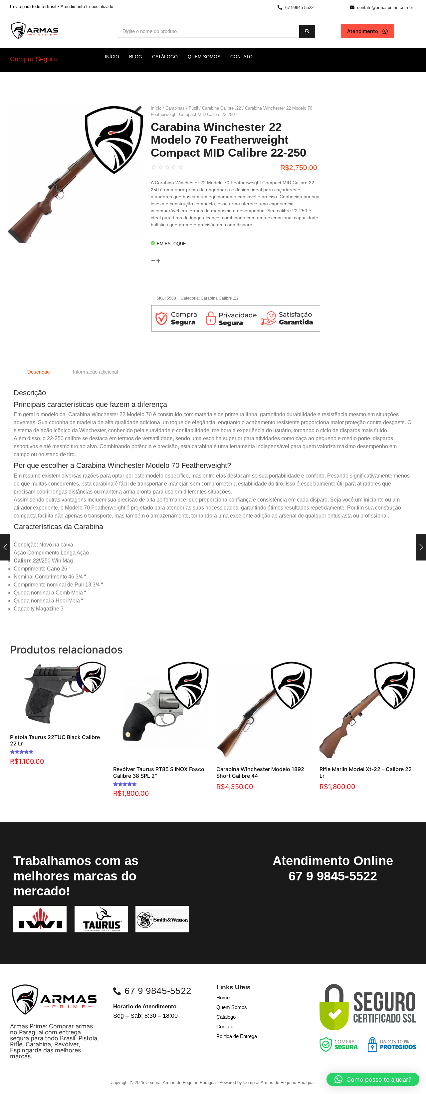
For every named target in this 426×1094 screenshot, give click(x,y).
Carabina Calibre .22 (221, 108)
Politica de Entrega (236, 1036)
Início (156, 108)
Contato (224, 1026)
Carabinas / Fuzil (181, 108)
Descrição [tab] (38, 372)
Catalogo (226, 1017)
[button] (372, 1079)
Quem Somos (231, 1007)
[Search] (307, 31)
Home (223, 997)
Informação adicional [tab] (95, 372)
